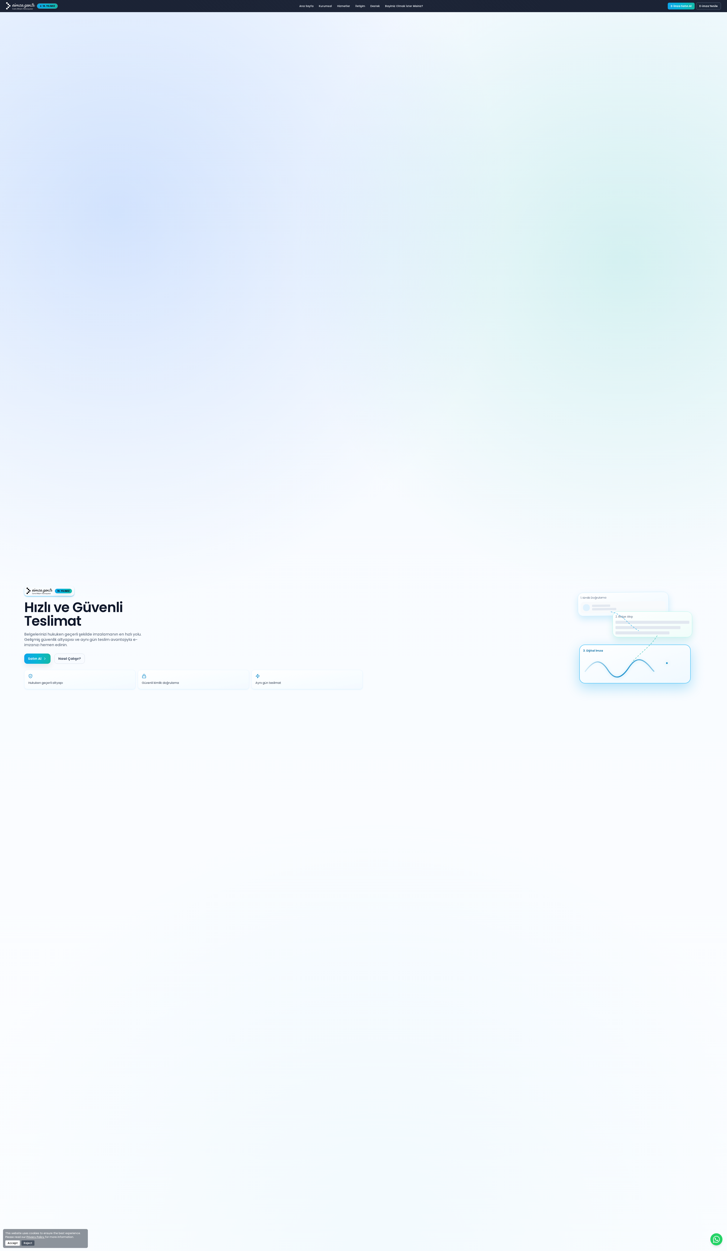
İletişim (360, 6)
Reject (28, 1243)
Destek (375, 6)
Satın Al (34, 658)
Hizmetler (343, 6)
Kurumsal (325, 6)
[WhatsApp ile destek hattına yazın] (716, 1240)
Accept (13, 1243)
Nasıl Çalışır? (69, 658)
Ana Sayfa (306, 6)
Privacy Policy (36, 1237)
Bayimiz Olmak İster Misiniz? (404, 6)
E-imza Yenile (708, 6)
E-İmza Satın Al (681, 6)
